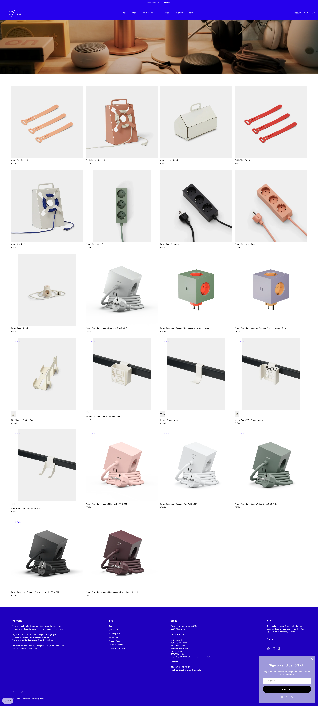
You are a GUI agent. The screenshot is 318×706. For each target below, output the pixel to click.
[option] (159, 37)
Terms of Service (116, 644)
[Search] (306, 13)
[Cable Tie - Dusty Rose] (47, 122)
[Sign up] (304, 639)
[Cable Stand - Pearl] (47, 206)
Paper (190, 13)
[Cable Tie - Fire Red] (271, 122)
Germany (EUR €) (18, 692)
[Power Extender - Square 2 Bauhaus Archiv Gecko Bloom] (196, 290)
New (124, 13)
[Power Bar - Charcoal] (196, 206)
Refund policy (115, 637)
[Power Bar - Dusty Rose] (271, 206)
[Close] (312, 659)
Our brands (114, 630)
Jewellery (178, 13)
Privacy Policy (115, 641)
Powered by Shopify (38, 699)
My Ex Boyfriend (24, 699)
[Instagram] (287, 697)
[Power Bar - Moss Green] (122, 206)
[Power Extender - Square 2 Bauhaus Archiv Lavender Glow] (271, 290)
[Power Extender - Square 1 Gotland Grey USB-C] (122, 290)
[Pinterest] (292, 697)
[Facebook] (282, 697)
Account (297, 13)
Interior (135, 13)
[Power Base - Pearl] (47, 290)
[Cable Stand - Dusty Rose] (122, 122)
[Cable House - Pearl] (196, 122)
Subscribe (287, 689)
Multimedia (148, 13)
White (13, 414)
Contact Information (118, 648)
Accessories (163, 13)
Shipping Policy (115, 633)
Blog (110, 626)
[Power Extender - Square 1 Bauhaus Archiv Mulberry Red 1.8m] (122, 554)
